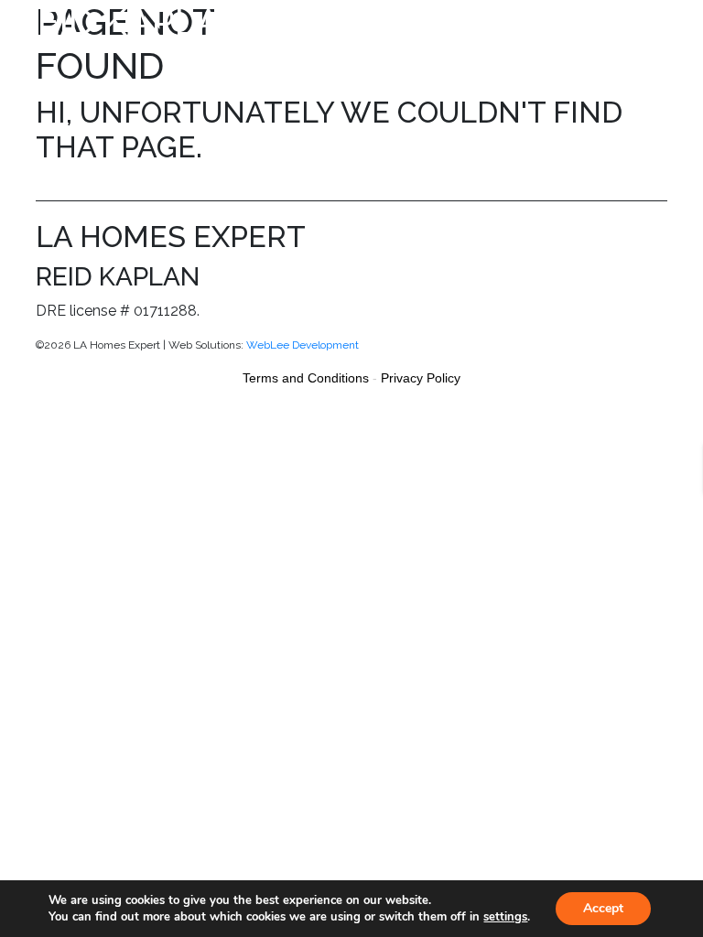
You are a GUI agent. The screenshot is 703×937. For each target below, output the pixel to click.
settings (505, 917)
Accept (603, 908)
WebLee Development (302, 345)
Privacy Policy (420, 378)
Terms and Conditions (306, 378)
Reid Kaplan (131, 21)
